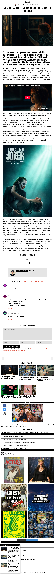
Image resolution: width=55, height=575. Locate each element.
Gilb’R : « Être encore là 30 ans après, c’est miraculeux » (9, 396)
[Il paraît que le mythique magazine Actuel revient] (14, 470)
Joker (27, 263)
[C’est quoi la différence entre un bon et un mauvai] (41, 497)
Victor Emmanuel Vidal (25, 4)
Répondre (10, 291)
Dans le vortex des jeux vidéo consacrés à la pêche (27, 378)
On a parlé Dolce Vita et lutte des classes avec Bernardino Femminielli (45, 379)
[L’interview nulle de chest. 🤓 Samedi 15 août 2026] (14, 497)
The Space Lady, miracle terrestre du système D (8, 377)
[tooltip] (21, 255)
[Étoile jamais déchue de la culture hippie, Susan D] (41, 470)
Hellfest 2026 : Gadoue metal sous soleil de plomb (14, 555)
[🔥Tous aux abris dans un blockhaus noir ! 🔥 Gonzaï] (14, 524)
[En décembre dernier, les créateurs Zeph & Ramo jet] (41, 524)
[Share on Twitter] (4, 410)
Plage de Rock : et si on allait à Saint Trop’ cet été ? (27, 396)
